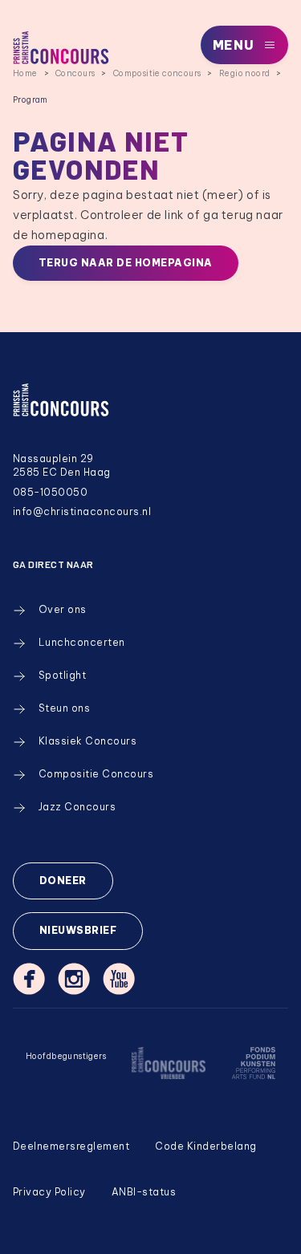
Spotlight (62, 675)
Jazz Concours (77, 807)
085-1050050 (50, 492)
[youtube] (119, 979)
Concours (75, 73)
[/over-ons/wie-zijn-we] (168, 1073)
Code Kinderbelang (205, 1146)
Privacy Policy (49, 1192)
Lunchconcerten (82, 642)
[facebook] (29, 979)
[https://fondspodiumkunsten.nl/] (253, 1073)
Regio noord (244, 73)
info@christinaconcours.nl (82, 511)
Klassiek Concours (87, 741)
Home (25, 73)
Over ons (63, 609)
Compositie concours (157, 73)
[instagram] (74, 979)
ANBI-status (144, 1192)
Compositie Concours (96, 774)
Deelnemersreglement (71, 1146)
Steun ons (64, 708)
